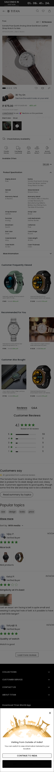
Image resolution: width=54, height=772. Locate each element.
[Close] (27, 711)
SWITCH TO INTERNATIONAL (27, 764)
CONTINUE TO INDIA (27, 755)
